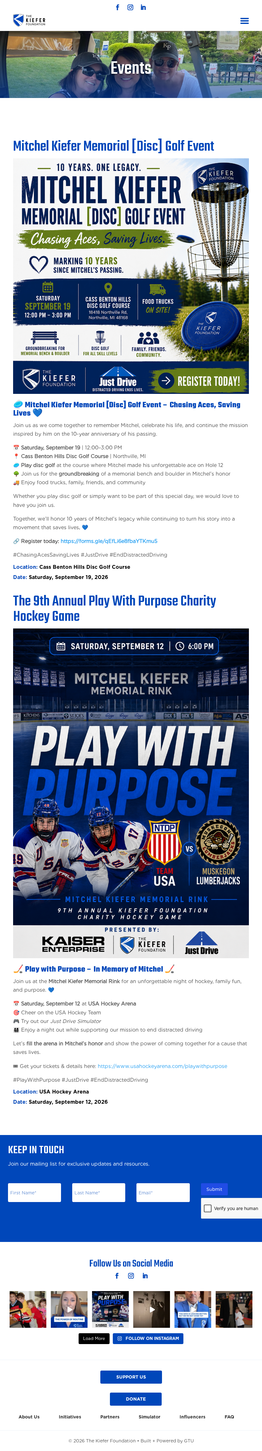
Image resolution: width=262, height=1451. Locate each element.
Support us (131, 1377)
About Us (29, 1417)
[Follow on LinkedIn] (143, 7)
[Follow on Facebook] (117, 7)
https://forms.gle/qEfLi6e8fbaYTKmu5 (109, 541)
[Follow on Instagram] (130, 7)
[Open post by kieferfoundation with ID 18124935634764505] (28, 1309)
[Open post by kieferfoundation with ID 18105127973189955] (151, 1309)
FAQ (229, 1417)
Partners (109, 1417)
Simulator (149, 1417)
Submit (214, 1189)
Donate (136, 1399)
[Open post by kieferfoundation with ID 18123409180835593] (110, 1309)
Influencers (192, 1417)
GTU (189, 1440)
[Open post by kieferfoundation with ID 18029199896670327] (69, 1309)
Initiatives (70, 1417)
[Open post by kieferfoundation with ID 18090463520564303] (192, 1309)
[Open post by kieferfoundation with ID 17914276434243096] (234, 1309)
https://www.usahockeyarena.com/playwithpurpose (162, 1066)
